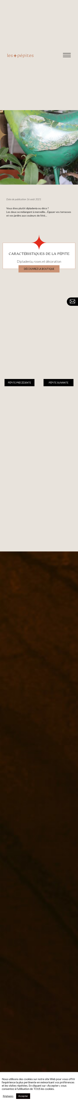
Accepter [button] (23, 1096)
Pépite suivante (58, 382)
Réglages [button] (8, 1096)
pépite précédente (19, 382)
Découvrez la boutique (39, 268)
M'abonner (66, 827)
